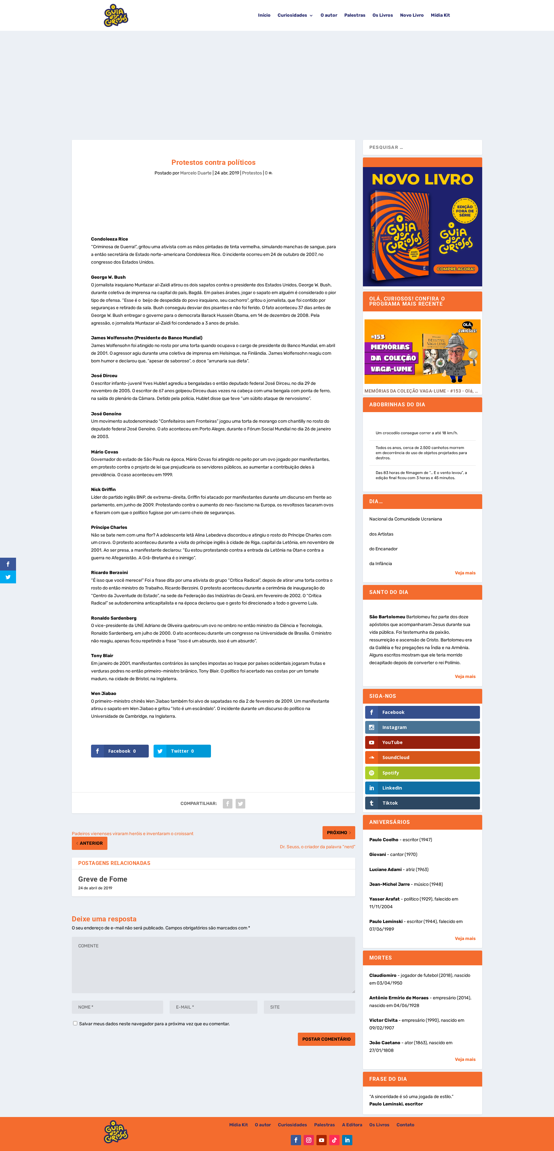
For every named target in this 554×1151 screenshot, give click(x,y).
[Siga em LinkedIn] (347, 1140)
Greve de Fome (103, 879)
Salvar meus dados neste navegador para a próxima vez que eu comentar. (154, 1024)
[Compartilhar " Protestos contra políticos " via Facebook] (227, 803)
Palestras (354, 15)
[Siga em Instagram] (309, 1140)
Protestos (252, 173)
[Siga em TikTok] (334, 1140)
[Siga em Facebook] (296, 1140)
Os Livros (383, 15)
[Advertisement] (277, 79)
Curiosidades (292, 15)
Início (264, 15)
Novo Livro (412, 15)
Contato (405, 1125)
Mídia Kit (440, 15)
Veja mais (465, 573)
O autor (329, 15)
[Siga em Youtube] (321, 1140)
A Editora (352, 1125)
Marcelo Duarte (196, 173)
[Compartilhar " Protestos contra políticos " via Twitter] (240, 803)
